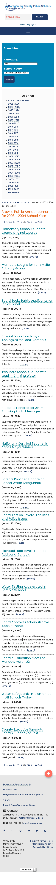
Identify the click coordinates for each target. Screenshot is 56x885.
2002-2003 (14, 180)
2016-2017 (13, 134)
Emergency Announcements (17, 784)
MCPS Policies (10, 790)
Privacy (34, 841)
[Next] (40, 222)
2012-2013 (13, 147)
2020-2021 (13, 120)
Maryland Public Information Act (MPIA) (23, 795)
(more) (34, 257)
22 (36, 222)
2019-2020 (13, 124)
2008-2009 (14, 160)
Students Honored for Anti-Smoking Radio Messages (22, 410)
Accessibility (39, 847)
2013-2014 (13, 143)
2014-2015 (13, 140)
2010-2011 (13, 153)
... (15, 222)
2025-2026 (14, 104)
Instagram (20, 830)
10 (29, 222)
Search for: (11, 48)
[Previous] (8, 222)
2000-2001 (13, 186)
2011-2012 (13, 150)
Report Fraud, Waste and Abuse (19, 805)
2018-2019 (13, 127)
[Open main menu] (28, 31)
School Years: (13, 69)
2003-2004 (14, 176)
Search (39, 17)
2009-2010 (13, 157)
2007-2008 (14, 163)
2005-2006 (14, 170)
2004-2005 (14, 173)
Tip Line (6, 800)
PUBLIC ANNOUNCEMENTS (15, 203)
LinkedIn (37, 830)
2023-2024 (14, 111)
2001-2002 (13, 183)
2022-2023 (13, 114)
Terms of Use (46, 841)
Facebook (4, 830)
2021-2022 (13, 117)
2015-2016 (13, 137)
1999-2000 (13, 190)
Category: (11, 60)
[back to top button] (48, 773)
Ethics (50, 847)
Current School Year (18, 101)
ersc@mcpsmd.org (32, 823)
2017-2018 (13, 130)
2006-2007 (14, 166)
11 (31, 222)
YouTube (28, 830)
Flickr (45, 830)
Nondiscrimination (42, 844)
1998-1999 (13, 193)
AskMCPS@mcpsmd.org (31, 818)
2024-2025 (14, 107)
